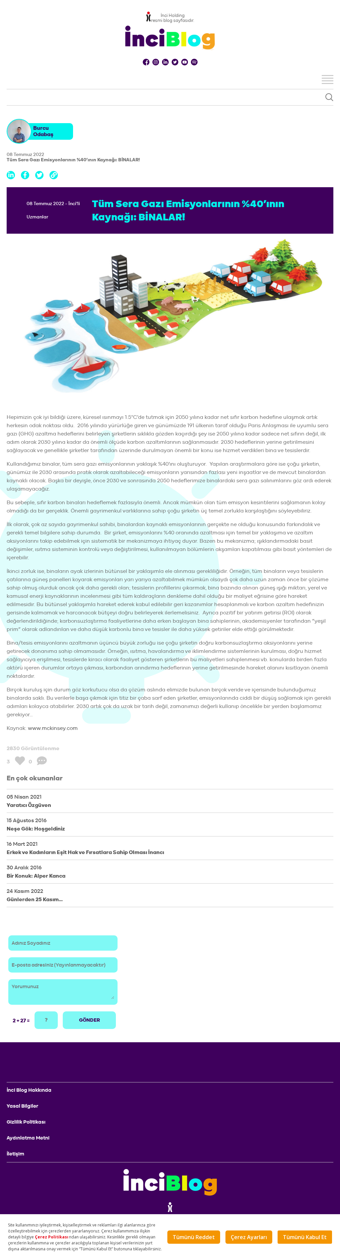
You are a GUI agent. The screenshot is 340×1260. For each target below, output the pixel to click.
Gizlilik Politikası (26, 1122)
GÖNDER (89, 1020)
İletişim (15, 1154)
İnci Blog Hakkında (29, 1090)
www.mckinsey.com (53, 728)
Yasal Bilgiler (22, 1106)
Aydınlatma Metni (28, 1138)
